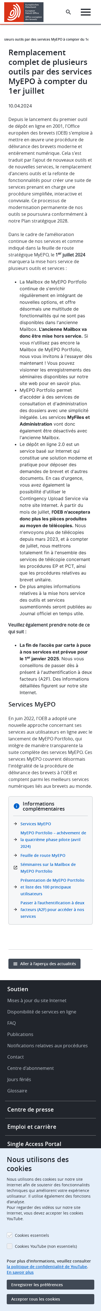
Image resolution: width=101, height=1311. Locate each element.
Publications (20, 1034)
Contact (15, 1057)
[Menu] (85, 12)
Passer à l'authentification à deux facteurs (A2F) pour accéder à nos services (52, 909)
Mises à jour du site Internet (36, 1000)
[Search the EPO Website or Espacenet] (68, 12)
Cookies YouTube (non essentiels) (46, 1246)
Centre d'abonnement (30, 1068)
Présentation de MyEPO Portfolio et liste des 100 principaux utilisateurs (52, 886)
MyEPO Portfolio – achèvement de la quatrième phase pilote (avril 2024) (53, 839)
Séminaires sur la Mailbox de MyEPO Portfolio (48, 868)
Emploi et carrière (31, 1126)
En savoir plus (20, 1272)
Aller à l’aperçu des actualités (48, 963)
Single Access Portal (34, 1144)
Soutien (17, 989)
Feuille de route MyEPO (42, 855)
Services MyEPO (35, 823)
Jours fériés (19, 1079)
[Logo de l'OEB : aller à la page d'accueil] (26, 12)
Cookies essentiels (32, 1235)
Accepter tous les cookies (35, 1299)
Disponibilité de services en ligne (41, 1012)
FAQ (11, 1023)
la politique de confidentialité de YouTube (47, 1266)
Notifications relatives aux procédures (47, 1045)
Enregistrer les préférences (37, 1284)
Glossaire (17, 1091)
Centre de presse (30, 1109)
